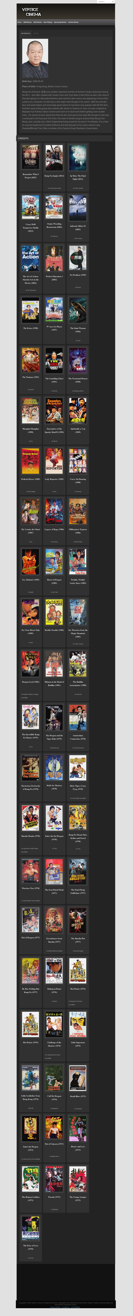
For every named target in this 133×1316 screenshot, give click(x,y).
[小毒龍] (78, 1179)
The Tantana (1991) (30, 377)
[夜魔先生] (78, 360)
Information (25, 33)
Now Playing (48, 22)
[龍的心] (54, 562)
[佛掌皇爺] (78, 664)
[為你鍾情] (30, 612)
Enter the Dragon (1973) (30, 1148)
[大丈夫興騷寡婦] (78, 1128)
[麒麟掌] (54, 1127)
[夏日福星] (78, 562)
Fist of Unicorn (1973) (54, 1143)
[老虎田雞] (78, 768)
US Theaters (75, 1307)
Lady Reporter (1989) (54, 479)
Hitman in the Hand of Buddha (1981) (54, 683)
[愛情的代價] (30, 1228)
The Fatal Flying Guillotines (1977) (77, 891)
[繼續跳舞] (78, 461)
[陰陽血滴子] (78, 872)
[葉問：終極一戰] (78, 158)
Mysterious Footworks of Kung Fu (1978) (30, 787)
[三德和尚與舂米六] (54, 872)
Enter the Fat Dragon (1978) (54, 838)
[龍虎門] (54, 717)
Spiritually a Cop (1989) (78, 430)
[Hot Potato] (78, 971)
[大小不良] (54, 612)
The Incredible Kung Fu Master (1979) (30, 736)
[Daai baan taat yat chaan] (54, 206)
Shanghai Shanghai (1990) (31, 430)
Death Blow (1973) (78, 1096)
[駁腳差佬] (78, 411)
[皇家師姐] (30, 562)
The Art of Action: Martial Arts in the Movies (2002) (31, 279)
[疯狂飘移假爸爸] (30, 207)
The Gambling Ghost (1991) (54, 380)
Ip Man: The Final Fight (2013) (78, 177)
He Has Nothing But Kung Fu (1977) (30, 990)
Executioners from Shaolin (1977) (54, 940)
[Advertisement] (66, 1282)
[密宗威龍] (30, 360)
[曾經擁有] (30, 157)
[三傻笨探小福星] (54, 971)
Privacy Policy (55, 1307)
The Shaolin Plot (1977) (78, 940)
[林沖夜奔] (54, 1179)
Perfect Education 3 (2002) (54, 278)
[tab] (26, 33)
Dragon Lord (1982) (30, 681)
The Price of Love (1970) (30, 1247)
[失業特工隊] (30, 310)
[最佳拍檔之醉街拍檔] (54, 309)
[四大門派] (78, 920)
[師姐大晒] (54, 461)
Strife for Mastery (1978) (54, 787)
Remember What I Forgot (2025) (31, 176)
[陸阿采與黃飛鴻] (54, 1024)
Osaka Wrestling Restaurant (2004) (54, 225)
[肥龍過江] (54, 818)
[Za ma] (30, 768)
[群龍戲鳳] (30, 461)
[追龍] (30, 920)
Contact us (65, 1307)
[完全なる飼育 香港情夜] (54, 258)
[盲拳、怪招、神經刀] (78, 817)
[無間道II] (78, 208)
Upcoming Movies (60, 22)
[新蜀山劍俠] (78, 612)
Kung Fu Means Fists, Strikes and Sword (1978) (78, 838)
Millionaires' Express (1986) (78, 531)
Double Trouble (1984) (54, 630)
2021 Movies (38, 22)
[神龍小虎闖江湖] (54, 1078)
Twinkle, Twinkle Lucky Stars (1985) (78, 581)
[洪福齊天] (54, 360)
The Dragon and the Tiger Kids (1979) (54, 737)
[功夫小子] (30, 971)
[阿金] (78, 310)
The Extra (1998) (30, 328)
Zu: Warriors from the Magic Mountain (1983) (78, 633)
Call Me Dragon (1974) (54, 1098)
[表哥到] (30, 511)
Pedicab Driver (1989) (30, 479)
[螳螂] (30, 818)
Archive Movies (73, 22)
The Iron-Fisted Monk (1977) (54, 891)
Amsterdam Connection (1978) (78, 737)
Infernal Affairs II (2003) (78, 228)
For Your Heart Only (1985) (31, 632)
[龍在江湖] (54, 511)
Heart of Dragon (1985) (54, 581)
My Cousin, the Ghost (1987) (30, 531)
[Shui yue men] (54, 767)
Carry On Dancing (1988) (78, 481)
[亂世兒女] (30, 411)
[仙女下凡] (30, 1179)
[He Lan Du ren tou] (78, 717)
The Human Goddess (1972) (31, 1199)
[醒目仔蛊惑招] (30, 717)
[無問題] (78, 258)
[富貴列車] (78, 511)
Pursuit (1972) (54, 1197)
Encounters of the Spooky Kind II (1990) (54, 430)
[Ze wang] (78, 1078)
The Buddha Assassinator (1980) (78, 683)
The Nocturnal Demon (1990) (77, 380)
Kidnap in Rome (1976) (54, 990)
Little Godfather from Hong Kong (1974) (30, 1097)
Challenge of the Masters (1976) (54, 1044)
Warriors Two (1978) (31, 888)
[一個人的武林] (54, 158)
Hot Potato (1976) (78, 988)
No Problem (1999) (78, 274)
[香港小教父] (30, 1078)
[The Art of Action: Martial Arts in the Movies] (30, 258)
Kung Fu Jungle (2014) (54, 175)
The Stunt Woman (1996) (78, 330)
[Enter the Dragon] (30, 1128)
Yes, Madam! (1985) (30, 579)
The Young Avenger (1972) (78, 1199)
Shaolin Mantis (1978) (30, 836)
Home (20, 22)
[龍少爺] (30, 664)
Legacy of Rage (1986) (54, 529)
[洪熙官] (54, 920)
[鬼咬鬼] (54, 411)
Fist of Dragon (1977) (31, 937)
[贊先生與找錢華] (30, 871)
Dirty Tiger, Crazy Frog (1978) (78, 787)
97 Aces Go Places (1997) (54, 328)
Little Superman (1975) (78, 1044)
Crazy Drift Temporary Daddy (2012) (31, 227)
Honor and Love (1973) (78, 1148)
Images (36, 33)
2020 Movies (27, 22)
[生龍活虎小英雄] (78, 1024)
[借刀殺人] (54, 664)
